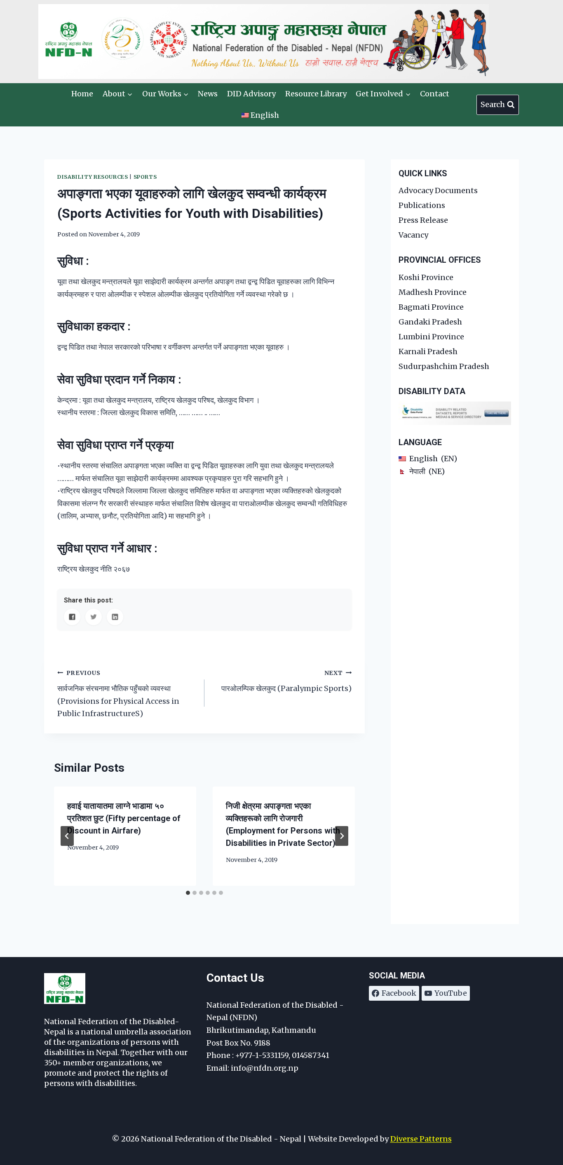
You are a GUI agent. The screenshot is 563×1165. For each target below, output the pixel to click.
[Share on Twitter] (93, 617)
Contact (434, 93)
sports (145, 177)
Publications (422, 205)
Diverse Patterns (421, 1139)
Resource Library (316, 93)
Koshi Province (426, 277)
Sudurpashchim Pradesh (444, 366)
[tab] (188, 893)
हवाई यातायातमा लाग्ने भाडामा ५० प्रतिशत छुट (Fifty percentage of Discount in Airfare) (124, 818)
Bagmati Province (431, 307)
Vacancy (413, 235)
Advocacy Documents (438, 190)
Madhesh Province (433, 292)
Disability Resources (92, 177)
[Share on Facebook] (72, 617)
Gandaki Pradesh (430, 322)
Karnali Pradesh (428, 351)
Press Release (423, 220)
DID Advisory (251, 93)
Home (82, 93)
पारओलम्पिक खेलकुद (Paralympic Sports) (286, 681)
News (208, 93)
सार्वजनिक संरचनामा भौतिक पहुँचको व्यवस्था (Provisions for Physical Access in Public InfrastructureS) (118, 694)
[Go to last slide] (67, 836)
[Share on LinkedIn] (115, 617)
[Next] (341, 836)
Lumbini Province (431, 336)
